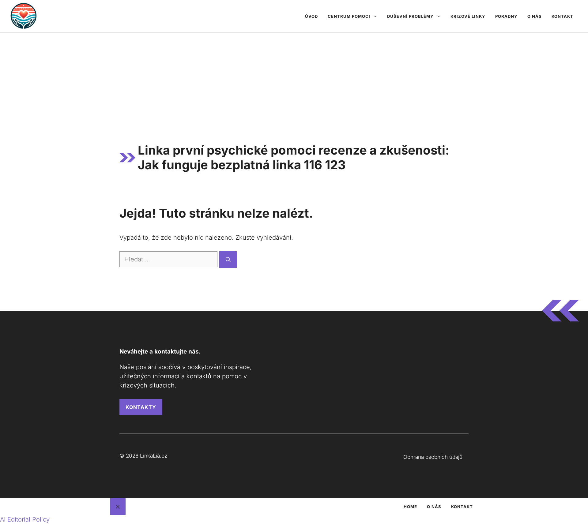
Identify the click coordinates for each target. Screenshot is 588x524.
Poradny (506, 16)
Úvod (311, 16)
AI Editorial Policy (25, 519)
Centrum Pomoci (349, 16)
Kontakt (562, 16)
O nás (534, 16)
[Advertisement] (294, 79)
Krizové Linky (467, 16)
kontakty (141, 407)
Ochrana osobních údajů (432, 457)
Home (410, 506)
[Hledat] (228, 259)
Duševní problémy (410, 16)
